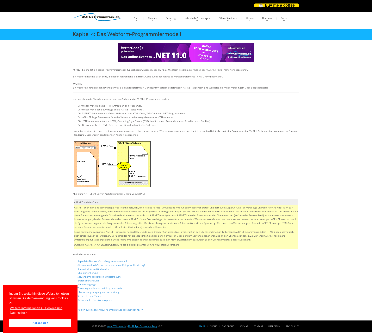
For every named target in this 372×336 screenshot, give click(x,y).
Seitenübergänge (87, 284)
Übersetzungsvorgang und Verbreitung (99, 292)
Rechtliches (292, 326)
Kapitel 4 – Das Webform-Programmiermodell (102, 261)
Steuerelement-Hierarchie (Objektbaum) (99, 276)
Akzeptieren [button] (40, 322)
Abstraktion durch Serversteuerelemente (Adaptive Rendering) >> (108, 309)
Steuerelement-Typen (89, 296)
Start (136, 18)
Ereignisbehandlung (88, 280)
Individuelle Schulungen (197, 18)
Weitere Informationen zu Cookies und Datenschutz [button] (36, 310)
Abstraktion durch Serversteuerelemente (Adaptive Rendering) (111, 265)
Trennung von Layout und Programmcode (100, 288)
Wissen (249, 18)
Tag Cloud (228, 326)
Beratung (171, 18)
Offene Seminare (228, 18)
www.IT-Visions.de (116, 326)
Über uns (267, 18)
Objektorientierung (88, 272)
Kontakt (258, 326)
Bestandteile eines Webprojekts (95, 300)
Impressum (274, 326)
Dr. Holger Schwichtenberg (142, 326)
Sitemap (243, 326)
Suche (284, 18)
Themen (152, 18)
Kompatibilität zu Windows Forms (95, 269)
